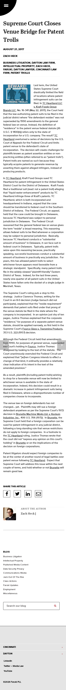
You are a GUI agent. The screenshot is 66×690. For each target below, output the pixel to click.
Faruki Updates (10, 585)
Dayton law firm (43, 63)
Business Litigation (12, 556)
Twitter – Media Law (13, 666)
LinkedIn (27, 493)
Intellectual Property (18, 66)
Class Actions (10, 581)
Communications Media (14, 573)
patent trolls (20, 73)
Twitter (17, 493)
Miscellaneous (10, 593)
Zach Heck (10, 56)
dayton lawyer (24, 69)
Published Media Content (15, 565)
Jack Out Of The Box (13, 577)
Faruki (7, 69)
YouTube (8, 671)
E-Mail (38, 493)
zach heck (43, 66)
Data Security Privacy (13, 569)
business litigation (16, 63)
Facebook (6, 493)
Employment (9, 589)
